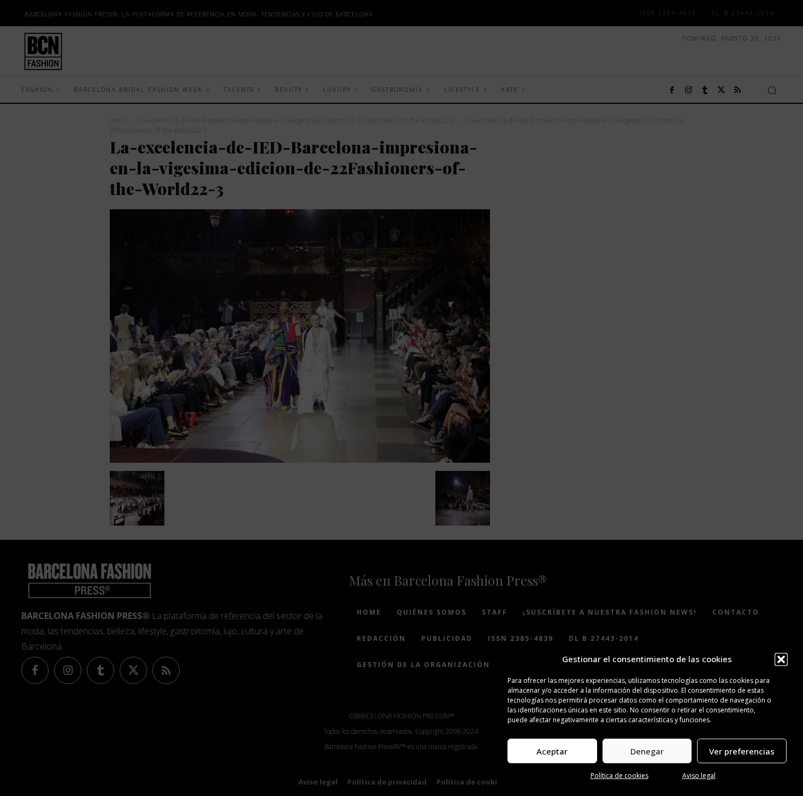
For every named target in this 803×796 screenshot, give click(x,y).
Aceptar (552, 751)
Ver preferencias (742, 751)
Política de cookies (619, 775)
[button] (781, 659)
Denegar (647, 751)
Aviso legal (699, 775)
